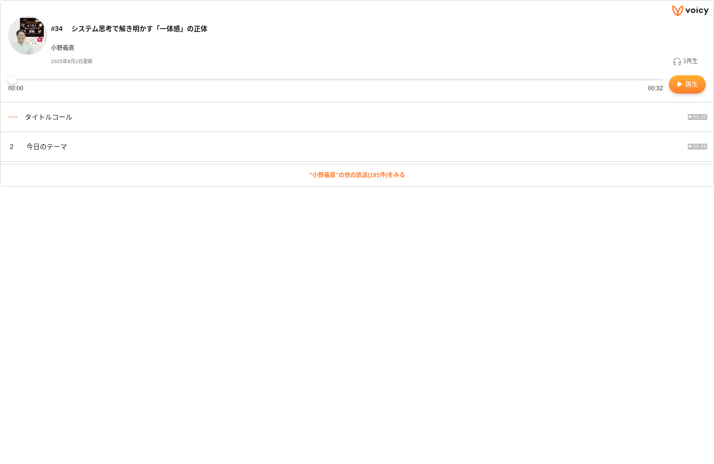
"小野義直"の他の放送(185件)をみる (357, 175)
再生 (690, 84)
